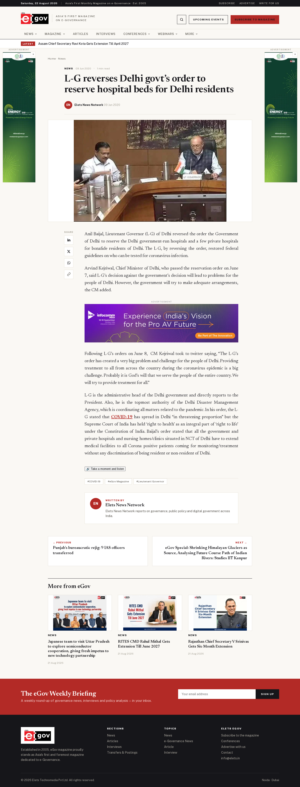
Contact (227, 752)
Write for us (269, 3)
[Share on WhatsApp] (68, 263)
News (29, 34)
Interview (170, 752)
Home (52, 58)
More (189, 34)
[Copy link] (68, 274)
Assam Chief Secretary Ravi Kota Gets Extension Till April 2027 (83, 43)
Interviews (106, 34)
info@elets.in (230, 758)
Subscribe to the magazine (240, 735)
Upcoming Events (208, 19)
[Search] (181, 19)
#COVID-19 (93, 481)
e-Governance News (178, 741)
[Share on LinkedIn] (68, 240)
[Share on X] (68, 251)
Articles (80, 34)
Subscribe (227, 3)
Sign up (267, 694)
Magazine (53, 34)
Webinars (166, 34)
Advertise (247, 3)
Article (169, 747)
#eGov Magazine (118, 481)
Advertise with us (233, 747)
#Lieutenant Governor (150, 481)
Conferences (134, 34)
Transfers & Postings (122, 752)
